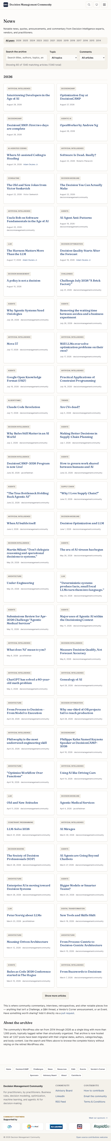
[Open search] (89, 4)
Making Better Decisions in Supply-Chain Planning (78, 435)
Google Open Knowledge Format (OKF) (24, 378)
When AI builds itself (21, 523)
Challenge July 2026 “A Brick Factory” (80, 282)
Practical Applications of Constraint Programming (78, 378)
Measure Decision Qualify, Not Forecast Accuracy (81, 651)
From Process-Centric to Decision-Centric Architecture (81, 943)
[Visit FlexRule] (26, 1126)
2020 (59, 40)
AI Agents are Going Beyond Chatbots (79, 857)
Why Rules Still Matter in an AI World (28, 435)
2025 (25, 40)
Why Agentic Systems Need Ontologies (25, 312)
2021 (52, 40)
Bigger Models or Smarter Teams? (78, 887)
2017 (79, 40)
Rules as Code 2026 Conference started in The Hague (29, 973)
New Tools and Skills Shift (78, 915)
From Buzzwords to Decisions (80, 971)
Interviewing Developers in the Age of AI (28, 96)
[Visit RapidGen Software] (96, 1126)
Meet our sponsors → (98, 1118)
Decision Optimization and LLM (82, 523)
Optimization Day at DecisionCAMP (74, 96)
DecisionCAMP (22, 1069)
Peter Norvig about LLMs (24, 915)
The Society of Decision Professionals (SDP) (23, 857)
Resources (62, 1069)
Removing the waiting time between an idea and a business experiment (81, 314)
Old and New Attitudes (22, 802)
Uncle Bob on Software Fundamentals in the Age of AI (28, 219)
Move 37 (12, 343)
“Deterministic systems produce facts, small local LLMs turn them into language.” (82, 586)
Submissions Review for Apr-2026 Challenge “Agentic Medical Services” (27, 619)
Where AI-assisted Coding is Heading (26, 156)
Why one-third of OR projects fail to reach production (80, 711)
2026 (18, 40)
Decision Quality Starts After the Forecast (80, 252)
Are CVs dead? (70, 407)
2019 (66, 40)
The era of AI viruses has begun (81, 549)
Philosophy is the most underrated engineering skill (27, 741)
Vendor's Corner (98, 1069)
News (50, 1069)
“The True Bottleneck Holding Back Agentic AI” (27, 494)
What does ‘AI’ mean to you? (26, 649)
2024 (32, 40)
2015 (91, 40)
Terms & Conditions (94, 1101)
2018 (72, 40)
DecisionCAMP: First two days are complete (27, 126)
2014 (98, 40)
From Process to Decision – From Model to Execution (26, 711)
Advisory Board (50, 1075)
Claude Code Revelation (23, 407)
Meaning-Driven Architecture (27, 941)
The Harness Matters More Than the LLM (25, 252)
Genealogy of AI (71, 679)
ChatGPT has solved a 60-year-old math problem (28, 681)
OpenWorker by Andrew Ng (79, 125)
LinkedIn (60, 1096)
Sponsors (34, 1075)
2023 (39, 40)
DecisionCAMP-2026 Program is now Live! (28, 465)
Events (83, 1069)
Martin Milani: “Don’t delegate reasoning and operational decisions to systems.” (28, 553)
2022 (46, 40)
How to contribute (94, 1090)
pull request (67, 1013)
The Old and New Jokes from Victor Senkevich (26, 186)
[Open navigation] (104, 4)
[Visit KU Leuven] (49, 1126)
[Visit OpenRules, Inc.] (72, 1126)
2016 (85, 40)
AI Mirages (67, 829)
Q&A (73, 1069)
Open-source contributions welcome (92, 1137)
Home (8, 1069)
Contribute (76, 1075)
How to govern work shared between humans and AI (79, 465)
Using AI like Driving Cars (78, 773)
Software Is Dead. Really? (78, 155)
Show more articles (55, 995)
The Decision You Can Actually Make (81, 186)
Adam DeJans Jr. (30, 164)
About (64, 1075)
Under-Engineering (20, 583)
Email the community (95, 1096)
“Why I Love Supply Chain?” (79, 493)
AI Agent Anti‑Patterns (76, 217)
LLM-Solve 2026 (18, 829)
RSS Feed (61, 1101)
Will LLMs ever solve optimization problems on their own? (81, 347)
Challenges (38, 1069)
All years (10, 40)
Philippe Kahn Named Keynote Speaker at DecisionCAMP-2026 (81, 742)
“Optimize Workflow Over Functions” (25, 774)
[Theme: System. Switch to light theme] (97, 4)
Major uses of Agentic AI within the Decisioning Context (81, 618)
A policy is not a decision (23, 280)
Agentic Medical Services (77, 802)
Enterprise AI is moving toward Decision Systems (28, 887)
